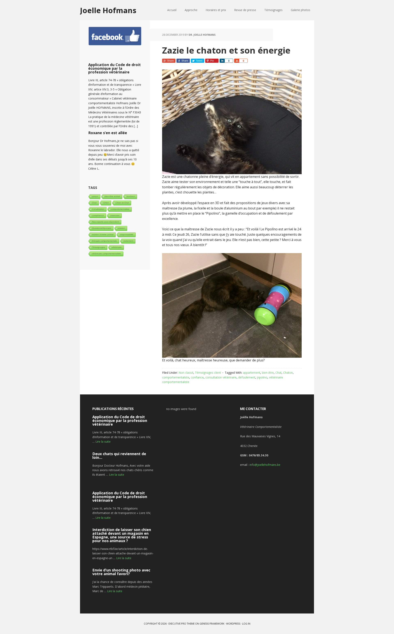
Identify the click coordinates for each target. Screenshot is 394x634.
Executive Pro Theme (181, 623)
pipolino (262, 377)
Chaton (288, 373)
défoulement (246, 377)
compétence (98, 215)
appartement (251, 373)
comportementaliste (175, 377)
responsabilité (126, 234)
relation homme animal (102, 234)
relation (121, 228)
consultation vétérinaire (221, 377)
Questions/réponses (101, 228)
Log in (246, 623)
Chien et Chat (122, 203)
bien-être (268, 373)
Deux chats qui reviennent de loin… (119, 455)
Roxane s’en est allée (107, 132)
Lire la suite (103, 441)
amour (95, 196)
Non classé (186, 373)
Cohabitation (98, 209)
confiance (197, 377)
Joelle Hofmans (108, 10)
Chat (278, 373)
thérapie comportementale (104, 241)
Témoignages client (208, 373)
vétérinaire (117, 247)
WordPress (233, 623)
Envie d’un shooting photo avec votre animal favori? (121, 572)
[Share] (222, 61)
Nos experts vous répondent (105, 222)
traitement (128, 241)
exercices (115, 215)
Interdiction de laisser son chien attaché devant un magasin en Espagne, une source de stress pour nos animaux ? (121, 535)
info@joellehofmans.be (265, 465)
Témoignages (98, 247)
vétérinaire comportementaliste (106, 253)
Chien (106, 203)
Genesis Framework (212, 623)
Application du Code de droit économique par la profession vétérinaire (114, 68)
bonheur (131, 196)
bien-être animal (112, 196)
